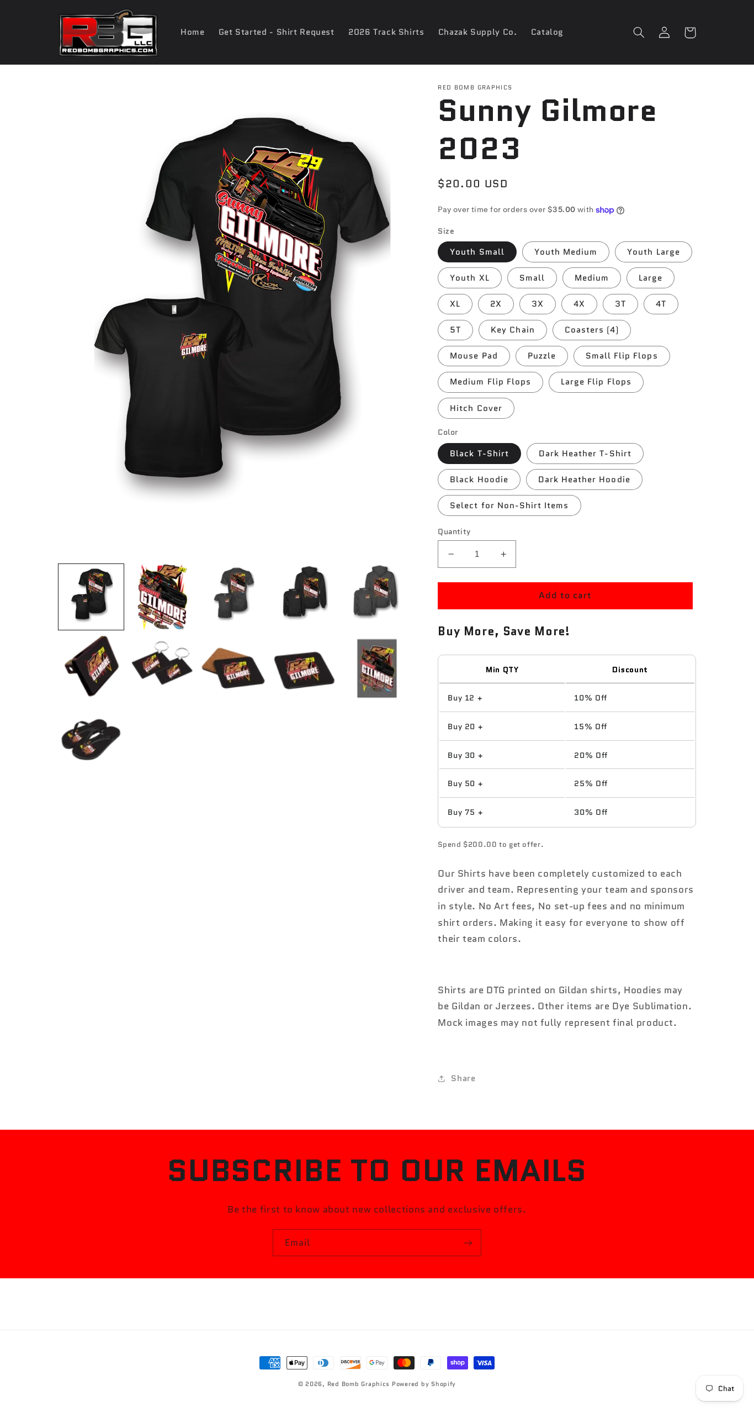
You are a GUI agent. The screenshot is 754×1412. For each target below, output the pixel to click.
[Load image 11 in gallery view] (91, 740)
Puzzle (542, 355)
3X (538, 303)
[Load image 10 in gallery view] (376, 669)
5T (455, 329)
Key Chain (512, 329)
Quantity (454, 531)
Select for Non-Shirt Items (509, 505)
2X (496, 303)
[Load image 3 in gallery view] (234, 597)
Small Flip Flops (622, 355)
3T (620, 303)
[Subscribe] (468, 1242)
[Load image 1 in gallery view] (91, 597)
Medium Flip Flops (490, 381)
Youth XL (469, 277)
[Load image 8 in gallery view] (234, 669)
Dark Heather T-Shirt (585, 453)
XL (455, 303)
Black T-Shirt (479, 453)
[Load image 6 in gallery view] (91, 669)
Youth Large (653, 251)
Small (532, 277)
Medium (592, 277)
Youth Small (477, 251)
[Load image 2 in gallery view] (162, 597)
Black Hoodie (479, 479)
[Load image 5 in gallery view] (376, 597)
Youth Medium (566, 251)
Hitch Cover (476, 408)
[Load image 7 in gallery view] (162, 669)
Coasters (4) (592, 329)
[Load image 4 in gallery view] (305, 597)
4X (579, 303)
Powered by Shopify (424, 1384)
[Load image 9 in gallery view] (305, 669)
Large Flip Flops (596, 381)
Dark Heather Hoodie (584, 479)
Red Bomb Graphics (358, 1384)
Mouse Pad (473, 355)
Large (650, 277)
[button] (639, 32)
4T (661, 303)
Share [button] (463, 1078)
